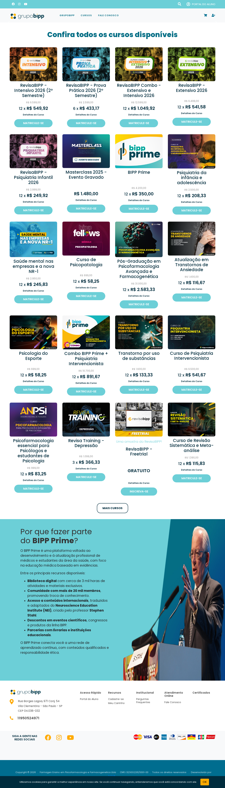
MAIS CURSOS (112, 508)
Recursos (114, 693)
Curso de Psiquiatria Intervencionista (191, 355)
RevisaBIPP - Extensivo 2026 (191, 87)
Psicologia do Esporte (33, 355)
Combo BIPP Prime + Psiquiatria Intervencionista (86, 359)
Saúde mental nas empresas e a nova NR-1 (33, 266)
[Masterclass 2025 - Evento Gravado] (86, 151)
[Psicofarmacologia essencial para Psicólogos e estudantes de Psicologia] (33, 419)
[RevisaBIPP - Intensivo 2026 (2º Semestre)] (33, 64)
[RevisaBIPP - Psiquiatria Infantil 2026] (33, 151)
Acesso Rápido (90, 693)
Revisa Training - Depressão (86, 443)
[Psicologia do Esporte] (33, 332)
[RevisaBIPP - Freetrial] (139, 419)
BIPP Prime (139, 172)
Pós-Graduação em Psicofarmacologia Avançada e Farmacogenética (139, 268)
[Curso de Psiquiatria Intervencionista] (191, 332)
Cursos (86, 15)
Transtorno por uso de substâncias (139, 355)
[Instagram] (19, 4)
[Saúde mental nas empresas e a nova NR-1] (33, 239)
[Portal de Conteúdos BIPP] (32, 15)
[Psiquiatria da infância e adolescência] (191, 151)
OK (205, 782)
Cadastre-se (116, 699)
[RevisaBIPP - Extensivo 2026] (191, 64)
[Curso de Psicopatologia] (86, 238)
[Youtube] (25, 4)
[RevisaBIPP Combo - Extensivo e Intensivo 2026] (139, 64)
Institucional (145, 693)
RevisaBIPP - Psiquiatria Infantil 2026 (33, 177)
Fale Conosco (108, 15)
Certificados (201, 693)
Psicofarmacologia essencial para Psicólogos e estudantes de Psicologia (33, 451)
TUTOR (111, 775)
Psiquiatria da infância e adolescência (192, 178)
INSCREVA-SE (139, 491)
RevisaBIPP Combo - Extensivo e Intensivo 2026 (139, 90)
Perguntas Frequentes (143, 700)
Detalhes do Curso (33, 114)
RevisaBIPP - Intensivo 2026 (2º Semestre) (33, 90)
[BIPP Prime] (139, 151)
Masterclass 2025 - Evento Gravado (86, 174)
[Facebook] (13, 4)
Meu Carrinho (116, 703)
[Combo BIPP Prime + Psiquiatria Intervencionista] (86, 332)
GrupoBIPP (67, 15)
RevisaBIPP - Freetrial (139, 451)
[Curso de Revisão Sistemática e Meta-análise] (191, 419)
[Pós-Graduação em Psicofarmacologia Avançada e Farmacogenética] (139, 239)
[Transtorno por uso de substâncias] (139, 332)
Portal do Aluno (89, 699)
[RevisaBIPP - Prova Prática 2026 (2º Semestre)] (86, 64)
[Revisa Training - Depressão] (86, 419)
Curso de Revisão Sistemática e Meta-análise (192, 446)
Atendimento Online (173, 694)
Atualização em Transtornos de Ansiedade (192, 265)
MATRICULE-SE (33, 123)
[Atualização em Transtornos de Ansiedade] (191, 238)
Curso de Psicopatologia (86, 262)
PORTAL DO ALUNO (203, 4)
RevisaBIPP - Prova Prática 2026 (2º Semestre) (86, 90)
